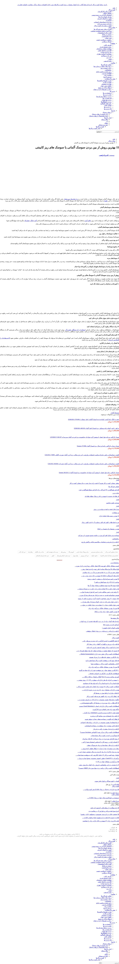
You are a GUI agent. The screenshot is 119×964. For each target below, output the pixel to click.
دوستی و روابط (107, 34)
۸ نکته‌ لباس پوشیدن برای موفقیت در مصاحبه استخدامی (102, 726)
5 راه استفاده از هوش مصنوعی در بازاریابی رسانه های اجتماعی (99, 722)
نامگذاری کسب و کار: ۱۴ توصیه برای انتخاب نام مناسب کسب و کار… (97, 686)
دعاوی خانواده (94, 555)
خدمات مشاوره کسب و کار (111, 552)
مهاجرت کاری (107, 82)
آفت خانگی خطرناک (30, 220)
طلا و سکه (104, 119)
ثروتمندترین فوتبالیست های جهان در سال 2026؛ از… (103, 798)
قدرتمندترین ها (107, 98)
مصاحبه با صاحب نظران (104, 54)
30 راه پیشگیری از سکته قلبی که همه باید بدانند (104, 808)
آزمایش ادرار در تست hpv (111, 624)
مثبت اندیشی (108, 61)
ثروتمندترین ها (107, 93)
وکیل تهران (75, 555)
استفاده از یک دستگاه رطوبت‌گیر (75, 330)
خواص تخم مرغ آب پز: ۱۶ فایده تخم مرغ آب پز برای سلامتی (100, 572)
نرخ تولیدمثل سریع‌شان (71, 199)
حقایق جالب (108, 105)
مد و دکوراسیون (107, 36)
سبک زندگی (111, 27)
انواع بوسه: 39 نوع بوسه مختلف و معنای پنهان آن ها (103, 585)
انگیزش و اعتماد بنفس (105, 50)
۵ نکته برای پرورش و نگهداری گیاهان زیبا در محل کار (103, 644)
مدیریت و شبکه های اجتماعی (103, 22)
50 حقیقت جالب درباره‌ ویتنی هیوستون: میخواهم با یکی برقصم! (100, 814)
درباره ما (112, 829)
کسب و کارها (100, 126)
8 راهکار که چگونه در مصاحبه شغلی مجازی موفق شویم (102, 719)
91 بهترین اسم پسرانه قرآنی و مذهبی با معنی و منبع (103, 579)
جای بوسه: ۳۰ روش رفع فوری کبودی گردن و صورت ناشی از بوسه (98, 598)
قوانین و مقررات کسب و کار (103, 25)
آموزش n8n (71, 552)
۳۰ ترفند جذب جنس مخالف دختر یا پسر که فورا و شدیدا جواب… (99, 592)
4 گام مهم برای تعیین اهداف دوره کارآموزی (106, 709)
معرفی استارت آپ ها (105, 17)
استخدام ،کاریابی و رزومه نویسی (102, 15)
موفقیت (112, 43)
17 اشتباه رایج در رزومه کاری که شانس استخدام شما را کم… (100, 742)
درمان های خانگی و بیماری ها (103, 66)
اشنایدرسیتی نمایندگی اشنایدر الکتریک (109, 555)
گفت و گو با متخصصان (105, 33)
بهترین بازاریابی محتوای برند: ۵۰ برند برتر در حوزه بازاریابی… (100, 690)
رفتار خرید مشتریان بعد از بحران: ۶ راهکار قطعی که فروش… (100, 748)
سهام (106, 123)
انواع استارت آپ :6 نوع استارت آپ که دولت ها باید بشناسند (101, 683)
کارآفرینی (109, 20)
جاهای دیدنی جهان (106, 86)
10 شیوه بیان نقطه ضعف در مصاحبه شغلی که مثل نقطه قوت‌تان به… (97, 651)
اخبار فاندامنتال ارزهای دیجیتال (98, 116)
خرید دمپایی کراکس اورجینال (63, 555)
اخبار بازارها (108, 118)
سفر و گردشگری (110, 79)
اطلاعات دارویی (107, 73)
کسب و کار (111, 10)
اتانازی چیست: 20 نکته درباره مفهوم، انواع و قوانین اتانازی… (100, 817)
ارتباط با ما (112, 831)
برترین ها (112, 91)
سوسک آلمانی (114, 413)
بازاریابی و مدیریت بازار (104, 24)
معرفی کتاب (108, 45)
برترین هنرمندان (107, 100)
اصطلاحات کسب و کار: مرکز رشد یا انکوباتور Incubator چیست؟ (99, 732)
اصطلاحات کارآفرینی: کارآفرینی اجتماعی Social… (103, 673)
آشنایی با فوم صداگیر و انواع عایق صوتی (106, 781)
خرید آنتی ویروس (85, 555)
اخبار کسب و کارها (94, 128)
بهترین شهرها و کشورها (104, 80)
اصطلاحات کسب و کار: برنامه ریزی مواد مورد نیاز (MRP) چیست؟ (98, 768)
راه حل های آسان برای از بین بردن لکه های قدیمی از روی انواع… (99, 621)
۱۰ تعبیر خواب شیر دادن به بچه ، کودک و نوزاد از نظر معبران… (100, 602)
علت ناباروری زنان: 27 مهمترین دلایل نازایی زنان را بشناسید (101, 821)
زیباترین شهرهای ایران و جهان (102, 89)
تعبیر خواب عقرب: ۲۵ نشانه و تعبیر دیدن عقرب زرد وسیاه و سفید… (98, 589)
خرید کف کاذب (22, 552)
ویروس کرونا (107, 77)
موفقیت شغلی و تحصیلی (104, 48)
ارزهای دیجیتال (107, 112)
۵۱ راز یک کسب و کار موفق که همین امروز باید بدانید (103, 647)
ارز (107, 121)
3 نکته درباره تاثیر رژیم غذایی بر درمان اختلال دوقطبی (102, 631)
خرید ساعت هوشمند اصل (52, 552)
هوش (110, 59)
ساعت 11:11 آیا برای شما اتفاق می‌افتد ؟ (106, 582)
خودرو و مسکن (103, 125)
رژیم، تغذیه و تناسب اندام (104, 71)
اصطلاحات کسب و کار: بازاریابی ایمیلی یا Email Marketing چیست (99, 706)
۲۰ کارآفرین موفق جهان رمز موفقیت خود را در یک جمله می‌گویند (99, 670)
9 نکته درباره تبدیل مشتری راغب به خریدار (106, 729)
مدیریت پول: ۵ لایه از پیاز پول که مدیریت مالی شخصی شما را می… (98, 752)
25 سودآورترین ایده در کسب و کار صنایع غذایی (105, 735)
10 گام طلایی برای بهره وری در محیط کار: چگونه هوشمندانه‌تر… (99, 703)
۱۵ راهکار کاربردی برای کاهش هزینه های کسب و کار (103, 696)
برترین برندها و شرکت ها (104, 96)
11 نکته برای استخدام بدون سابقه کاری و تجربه (104, 716)
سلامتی (113, 63)
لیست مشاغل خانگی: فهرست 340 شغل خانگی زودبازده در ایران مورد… (97, 566)
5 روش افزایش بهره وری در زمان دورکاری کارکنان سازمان (100, 739)
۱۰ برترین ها (108, 107)
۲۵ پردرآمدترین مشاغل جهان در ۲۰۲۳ (107, 761)
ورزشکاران (115, 512)
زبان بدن (109, 57)
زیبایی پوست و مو (106, 68)
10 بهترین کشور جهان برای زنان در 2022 (107, 611)
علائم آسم (88, 220)
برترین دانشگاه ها (106, 102)
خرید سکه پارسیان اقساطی (42, 555)
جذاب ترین (115, 493)
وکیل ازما (30, 552)
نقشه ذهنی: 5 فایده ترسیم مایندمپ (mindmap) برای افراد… (101, 713)
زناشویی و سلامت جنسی (104, 40)
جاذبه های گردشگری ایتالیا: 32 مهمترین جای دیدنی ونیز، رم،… (100, 576)
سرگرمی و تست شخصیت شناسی (101, 31)
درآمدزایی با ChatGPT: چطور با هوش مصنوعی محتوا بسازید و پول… (98, 758)
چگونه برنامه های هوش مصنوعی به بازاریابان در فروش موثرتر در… (98, 699)
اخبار (117, 480)
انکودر (53, 555)
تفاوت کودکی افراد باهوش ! (110, 628)
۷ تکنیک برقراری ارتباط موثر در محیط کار (106, 693)
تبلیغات (113, 827)
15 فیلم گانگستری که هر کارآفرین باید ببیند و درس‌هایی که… (100, 641)
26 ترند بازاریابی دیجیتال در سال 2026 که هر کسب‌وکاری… (101, 789)
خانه (114, 8)
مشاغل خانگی (107, 13)
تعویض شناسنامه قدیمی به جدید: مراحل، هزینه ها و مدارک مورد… (99, 595)
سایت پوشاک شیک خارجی (82, 552)
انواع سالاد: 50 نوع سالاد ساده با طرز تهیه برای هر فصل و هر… (100, 569)
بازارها (113, 110)
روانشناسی (108, 70)
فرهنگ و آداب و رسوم (105, 87)
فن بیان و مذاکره (106, 56)
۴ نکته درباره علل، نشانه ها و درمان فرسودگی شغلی (103, 745)
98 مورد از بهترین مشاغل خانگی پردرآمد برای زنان (103, 608)
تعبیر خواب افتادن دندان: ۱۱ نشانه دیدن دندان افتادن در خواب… (99, 605)
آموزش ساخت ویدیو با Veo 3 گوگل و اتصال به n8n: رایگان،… (100, 677)
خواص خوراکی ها (106, 64)
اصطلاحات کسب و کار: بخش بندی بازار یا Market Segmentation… (99, 654)
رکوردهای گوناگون (106, 103)
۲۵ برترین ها (108, 109)
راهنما (106, 201)
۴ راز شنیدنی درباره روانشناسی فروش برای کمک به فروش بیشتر (99, 765)
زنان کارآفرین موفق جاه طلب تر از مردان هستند (104, 657)
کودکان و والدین (107, 41)
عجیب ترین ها (107, 95)
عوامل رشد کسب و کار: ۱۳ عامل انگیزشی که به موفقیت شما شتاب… (97, 755)
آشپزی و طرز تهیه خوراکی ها (103, 29)
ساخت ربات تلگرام (39, 552)
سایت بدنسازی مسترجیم (97, 552)
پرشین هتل (63, 552)
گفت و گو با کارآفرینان (105, 11)
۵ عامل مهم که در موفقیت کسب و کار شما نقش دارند (102, 660)
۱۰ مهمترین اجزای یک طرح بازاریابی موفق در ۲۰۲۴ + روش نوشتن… (98, 680)
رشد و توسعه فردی (106, 47)
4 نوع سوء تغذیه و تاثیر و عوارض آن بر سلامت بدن (103, 811)
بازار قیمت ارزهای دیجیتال (100, 114)
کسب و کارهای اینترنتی (104, 18)
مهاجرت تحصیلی (106, 84)
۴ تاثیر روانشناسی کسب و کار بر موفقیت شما (105, 664)
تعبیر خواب (108, 38)
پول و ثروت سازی (106, 52)
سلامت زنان (108, 75)
